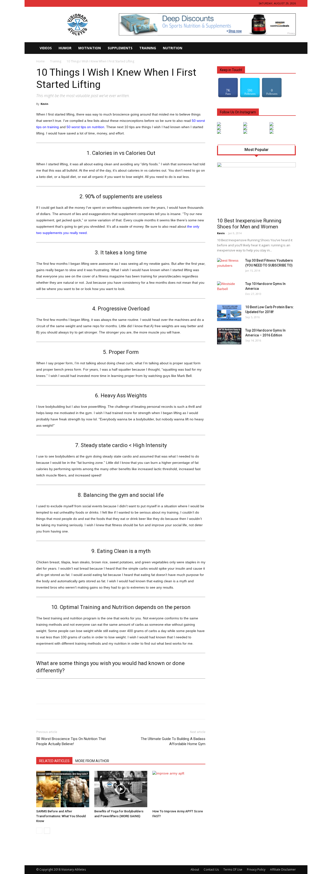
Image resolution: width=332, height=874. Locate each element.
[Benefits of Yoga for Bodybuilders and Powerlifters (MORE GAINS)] (120, 789)
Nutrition (172, 48)
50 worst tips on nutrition (85, 127)
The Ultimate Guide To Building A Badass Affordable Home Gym (173, 741)
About (195, 869)
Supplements (120, 48)
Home (40, 61)
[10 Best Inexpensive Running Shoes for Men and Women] (256, 188)
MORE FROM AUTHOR (92, 761)
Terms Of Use (232, 869)
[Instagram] (48, 3)
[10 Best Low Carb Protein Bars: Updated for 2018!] (229, 313)
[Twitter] (56, 3)
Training (147, 48)
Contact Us (211, 869)
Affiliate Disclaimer (283, 869)
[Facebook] (40, 3)
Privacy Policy (256, 869)
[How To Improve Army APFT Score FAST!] (178, 789)
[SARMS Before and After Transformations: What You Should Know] (62, 789)
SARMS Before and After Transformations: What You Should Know (61, 816)
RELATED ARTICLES (54, 761)
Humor (65, 48)
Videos (46, 48)
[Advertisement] (121, 687)
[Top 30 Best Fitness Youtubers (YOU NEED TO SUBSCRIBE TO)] (229, 266)
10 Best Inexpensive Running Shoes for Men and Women (249, 224)
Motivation (89, 48)
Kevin (44, 104)
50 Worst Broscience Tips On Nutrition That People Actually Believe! (71, 741)
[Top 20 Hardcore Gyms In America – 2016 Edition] (229, 336)
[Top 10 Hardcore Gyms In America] (228, 289)
